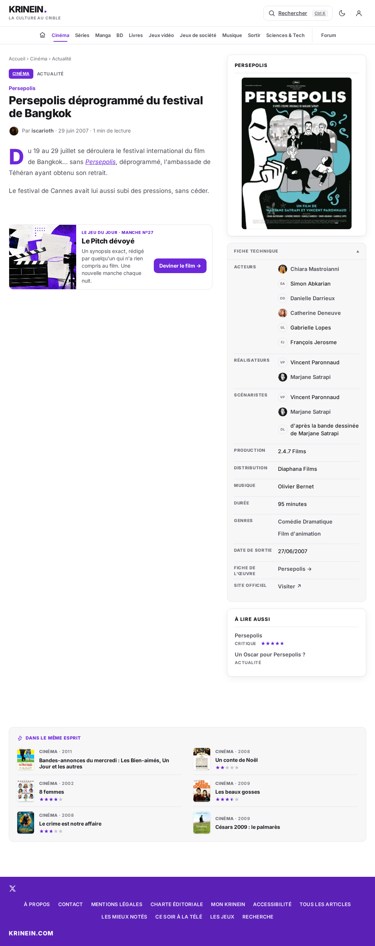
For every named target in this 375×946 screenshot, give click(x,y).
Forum (328, 35)
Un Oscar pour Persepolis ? (270, 654)
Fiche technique (256, 251)
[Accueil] (42, 34)
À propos (37, 904)
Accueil (17, 59)
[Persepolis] (297, 154)
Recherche (257, 917)
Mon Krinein (228, 904)
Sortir (254, 35)
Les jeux (222, 917)
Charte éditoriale (177, 904)
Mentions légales (116, 904)
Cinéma (60, 35)
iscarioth (42, 130)
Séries (82, 35)
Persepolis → (295, 569)
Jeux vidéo (161, 35)
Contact (70, 904)
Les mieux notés (124, 917)
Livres (136, 35)
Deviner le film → (180, 265)
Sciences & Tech (285, 35)
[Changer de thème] (342, 13)
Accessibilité (272, 904)
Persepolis (100, 161)
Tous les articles (325, 904)
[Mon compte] (359, 13)
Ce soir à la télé (178, 917)
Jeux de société (198, 35)
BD (119, 35)
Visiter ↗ (290, 586)
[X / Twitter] (12, 888)
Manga (103, 35)
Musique (232, 35)
